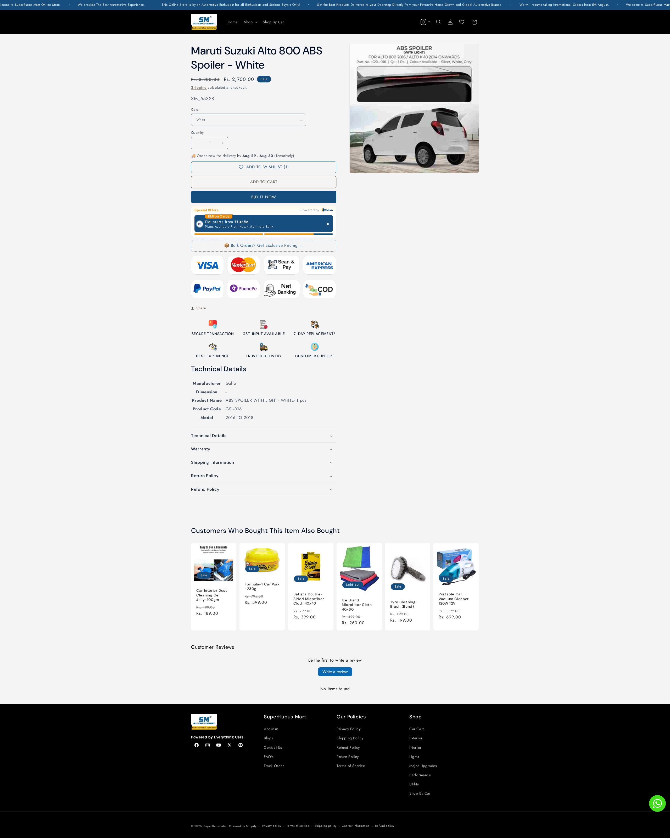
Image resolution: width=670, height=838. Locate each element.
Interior (415, 747)
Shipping (199, 87)
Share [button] (201, 308)
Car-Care (417, 728)
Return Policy (348, 756)
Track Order (274, 765)
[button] (250, 21)
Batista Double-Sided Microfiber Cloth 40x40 (308, 599)
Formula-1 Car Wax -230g (262, 586)
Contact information (356, 826)
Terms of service (298, 826)
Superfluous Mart (216, 826)
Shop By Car (420, 793)
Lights (414, 756)
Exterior (416, 738)
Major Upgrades (423, 765)
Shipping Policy (350, 738)
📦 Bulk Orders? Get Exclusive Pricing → (264, 245)
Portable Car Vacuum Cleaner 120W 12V (454, 599)
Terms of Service (351, 765)
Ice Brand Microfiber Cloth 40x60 (357, 605)
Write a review (335, 672)
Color (195, 109)
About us (271, 728)
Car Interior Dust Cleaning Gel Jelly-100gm (211, 595)
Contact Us (273, 747)
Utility (414, 784)
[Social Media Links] (424, 22)
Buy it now (263, 197)
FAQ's (269, 756)
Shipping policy (326, 826)
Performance (420, 775)
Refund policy (384, 826)
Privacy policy (271, 826)
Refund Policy (348, 747)
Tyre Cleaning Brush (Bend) (402, 604)
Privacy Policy (348, 728)
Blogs (268, 738)
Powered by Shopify (243, 826)
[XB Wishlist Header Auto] (461, 22)
